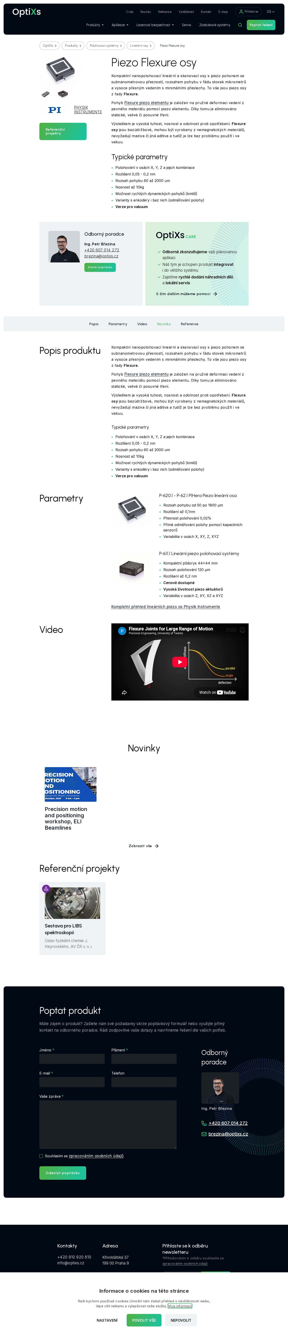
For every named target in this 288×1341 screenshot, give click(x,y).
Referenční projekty (55, 131)
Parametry (118, 324)
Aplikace (118, 25)
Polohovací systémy (104, 46)
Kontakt (206, 12)
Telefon (117, 1073)
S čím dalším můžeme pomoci (183, 294)
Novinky (145, 12)
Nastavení (107, 1320)
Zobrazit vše (140, 846)
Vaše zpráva (50, 1096)
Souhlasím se (84, 1156)
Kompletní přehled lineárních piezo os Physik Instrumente (165, 606)
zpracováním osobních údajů (96, 1156)
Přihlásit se (251, 11)
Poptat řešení (261, 25)
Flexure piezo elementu (146, 103)
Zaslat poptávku (100, 267)
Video (142, 324)
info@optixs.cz (70, 1263)
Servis (186, 25)
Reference (164, 12)
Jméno (45, 1050)
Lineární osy (139, 46)
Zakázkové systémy (214, 25)
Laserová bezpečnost (153, 25)
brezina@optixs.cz (101, 256)
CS (269, 11)
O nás (129, 12)
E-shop (223, 12)
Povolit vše (144, 1320)
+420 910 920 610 (74, 1257)
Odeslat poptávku (63, 1173)
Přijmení (118, 1050)
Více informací (180, 1306)
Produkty (93, 25)
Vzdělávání (186, 12)
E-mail (44, 1073)
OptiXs (48, 46)
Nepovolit (181, 1320)
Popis (94, 324)
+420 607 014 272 (101, 250)
